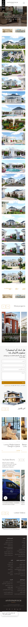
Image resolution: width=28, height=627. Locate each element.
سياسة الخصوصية (7, 385)
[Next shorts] (23, 460)
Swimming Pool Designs (20, 587)
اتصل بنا (23, 547)
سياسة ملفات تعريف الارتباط (20, 554)
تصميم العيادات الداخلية (8, 555)
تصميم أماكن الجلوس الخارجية (19, 573)
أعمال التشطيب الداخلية (21, 560)
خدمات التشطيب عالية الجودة (7, 583)
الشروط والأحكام (22, 552)
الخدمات (11, 579)
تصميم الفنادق (10, 545)
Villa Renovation (9, 550)
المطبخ (11, 574)
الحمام (11, 571)
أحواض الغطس (22, 592)
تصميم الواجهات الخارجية (8, 592)
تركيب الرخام (22, 575)
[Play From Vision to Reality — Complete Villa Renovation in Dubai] (11, 485)
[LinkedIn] (17, 609)
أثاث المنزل (11, 562)
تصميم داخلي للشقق (9, 542)
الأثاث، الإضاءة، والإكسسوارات (10, 587)
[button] (3, 306)
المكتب (11, 567)
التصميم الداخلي (10, 538)
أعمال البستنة (22, 583)
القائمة (24, 538)
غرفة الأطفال (10, 569)
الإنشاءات (23, 542)
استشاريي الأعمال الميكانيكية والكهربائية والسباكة (20, 570)
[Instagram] (9, 609)
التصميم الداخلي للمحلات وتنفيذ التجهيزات (8, 548)
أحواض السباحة (22, 585)
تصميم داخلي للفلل (9, 540)
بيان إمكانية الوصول (21, 556)
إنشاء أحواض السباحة (21, 588)
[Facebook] (12, 609)
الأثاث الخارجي (10, 564)
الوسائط (23, 545)
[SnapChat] (15, 609)
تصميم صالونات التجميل (8, 551)
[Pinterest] (20, 609)
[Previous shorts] (19, 460)
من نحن (23, 540)
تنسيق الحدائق (22, 579)
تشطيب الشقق (22, 564)
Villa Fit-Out (22, 562)
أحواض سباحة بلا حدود (21, 590)
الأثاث (12, 560)
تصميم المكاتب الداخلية (8, 553)
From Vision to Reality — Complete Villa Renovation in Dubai (10, 503)
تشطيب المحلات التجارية (20, 567)
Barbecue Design (22, 572)
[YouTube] (7, 609)
